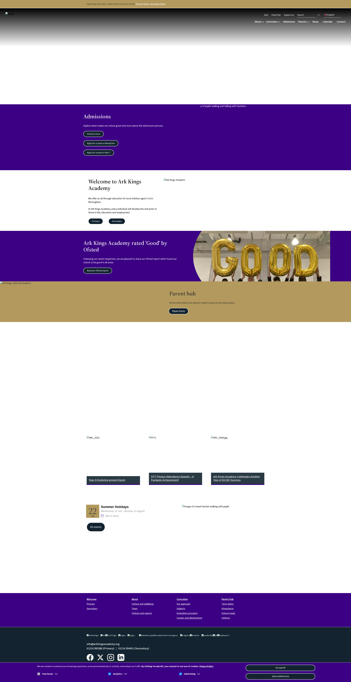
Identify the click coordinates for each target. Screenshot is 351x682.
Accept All (280, 668)
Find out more (93, 133)
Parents (302, 21)
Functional (47, 673)
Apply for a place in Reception (101, 143)
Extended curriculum (187, 613)
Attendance (227, 608)
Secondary (117, 221)
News (316, 21)
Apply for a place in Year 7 (98, 152)
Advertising (189, 673)
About (258, 21)
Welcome (92, 599)
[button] (55, 674)
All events (95, 527)
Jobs (266, 14)
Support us (289, 14)
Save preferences (280, 676)
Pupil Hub (276, 14)
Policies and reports (142, 613)
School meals (228, 613)
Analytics (117, 673)
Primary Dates (142, 3)
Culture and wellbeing (143, 604)
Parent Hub (227, 599)
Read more (178, 311)
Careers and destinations (189, 618)
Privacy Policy (206, 666)
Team (135, 608)
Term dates (227, 604)
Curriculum (271, 21)
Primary (95, 221)
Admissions (289, 21)
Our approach (183, 604)
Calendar (327, 21)
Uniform (226, 618)
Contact (341, 21)
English (330, 14)
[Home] (23, 14)
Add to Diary (112, 516)
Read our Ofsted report (97, 270)
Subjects (181, 608)
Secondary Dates (157, 3)
